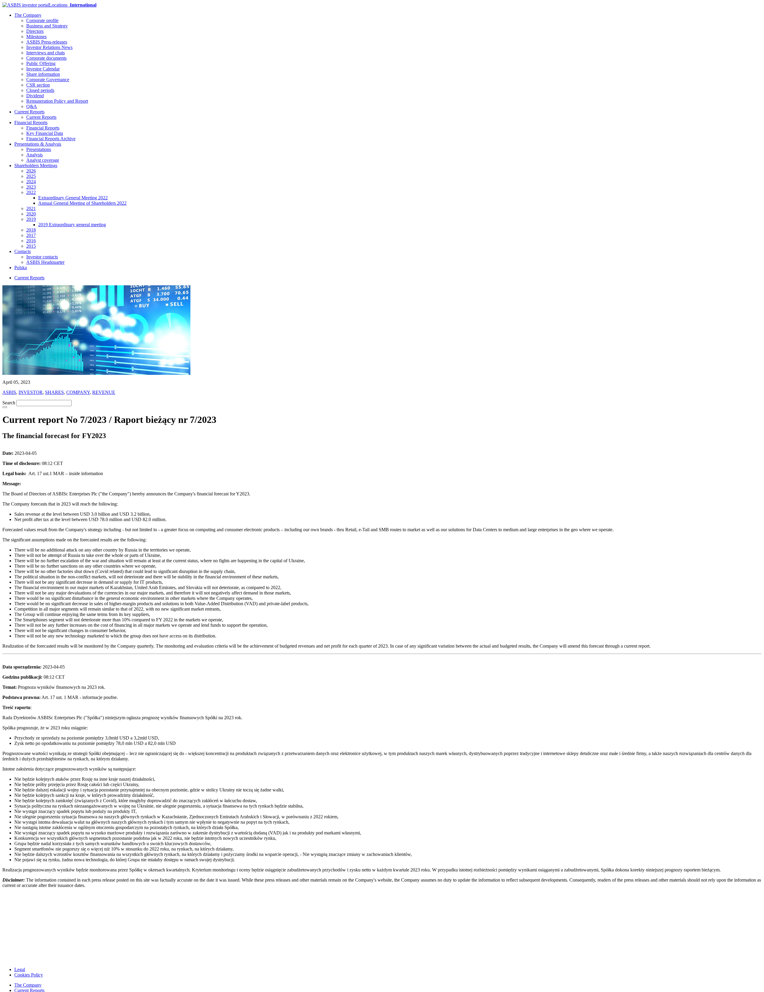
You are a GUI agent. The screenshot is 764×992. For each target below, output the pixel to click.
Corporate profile (42, 20)
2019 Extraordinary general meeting (72, 224)
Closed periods (40, 90)
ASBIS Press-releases (46, 41)
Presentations (38, 149)
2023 (31, 187)
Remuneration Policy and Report (57, 101)
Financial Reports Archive (51, 138)
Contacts (22, 251)
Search (8, 402)
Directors (35, 31)
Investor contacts (42, 256)
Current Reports (29, 111)
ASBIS (9, 392)
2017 (31, 235)
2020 (31, 213)
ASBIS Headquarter (45, 262)
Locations (72, 4)
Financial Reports (30, 122)
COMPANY (78, 392)
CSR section (38, 84)
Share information (43, 74)
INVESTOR (31, 392)
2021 (31, 208)
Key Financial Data (44, 133)
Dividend (35, 95)
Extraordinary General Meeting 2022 (73, 197)
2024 (31, 181)
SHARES (54, 392)
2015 (31, 246)
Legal (19, 969)
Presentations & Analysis (37, 144)
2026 (31, 170)
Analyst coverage (42, 160)
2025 (31, 176)
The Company (27, 15)
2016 (31, 240)
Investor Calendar (43, 68)
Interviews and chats (45, 52)
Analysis (34, 154)
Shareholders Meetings (35, 165)
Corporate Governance (47, 79)
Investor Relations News (49, 47)
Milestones (36, 36)
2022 (31, 192)
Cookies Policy (28, 974)
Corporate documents (46, 58)
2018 (31, 229)
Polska (20, 267)
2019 (31, 219)
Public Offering (41, 63)
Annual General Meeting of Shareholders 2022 (82, 203)
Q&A (31, 106)
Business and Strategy (47, 25)
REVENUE (103, 392)
